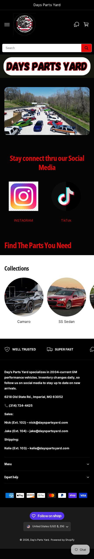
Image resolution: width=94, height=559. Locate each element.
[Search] (86, 48)
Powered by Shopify (62, 539)
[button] (7, 24)
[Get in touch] (76, 24)
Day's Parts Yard (39, 539)
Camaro (23, 321)
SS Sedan (66, 321)
